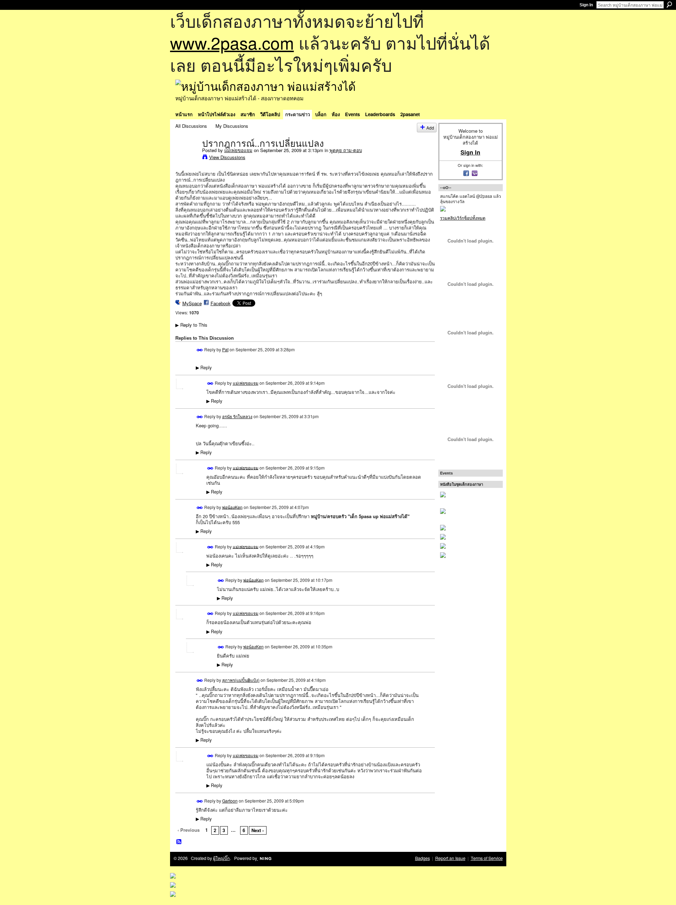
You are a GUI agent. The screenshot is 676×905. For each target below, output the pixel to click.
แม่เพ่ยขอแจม (238, 150)
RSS (179, 842)
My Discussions (231, 125)
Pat (225, 349)
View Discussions (227, 157)
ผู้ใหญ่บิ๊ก (221, 858)
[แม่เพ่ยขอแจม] (186, 158)
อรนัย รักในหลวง (237, 416)
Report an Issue (450, 858)
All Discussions (191, 125)
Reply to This (191, 324)
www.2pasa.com (232, 42)
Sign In (586, 4)
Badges (422, 858)
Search (669, 4)
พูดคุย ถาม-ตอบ (346, 150)
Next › (257, 830)
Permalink (199, 350)
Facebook (221, 303)
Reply (204, 367)
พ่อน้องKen (232, 507)
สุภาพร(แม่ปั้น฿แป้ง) (240, 680)
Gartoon (230, 801)
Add (430, 128)
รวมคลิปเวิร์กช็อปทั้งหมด (463, 218)
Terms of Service (487, 858)
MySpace (192, 303)
